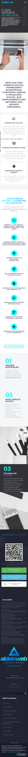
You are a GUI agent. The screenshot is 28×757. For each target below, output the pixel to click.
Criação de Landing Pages (10, 632)
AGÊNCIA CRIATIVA (14, 662)
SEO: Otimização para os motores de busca (13, 636)
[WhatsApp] (17, 742)
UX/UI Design (6, 642)
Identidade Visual (18, 642)
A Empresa (6, 703)
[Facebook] (10, 742)
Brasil (17, 687)
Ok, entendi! (21, 754)
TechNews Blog (7, 727)
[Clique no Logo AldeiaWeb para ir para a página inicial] (14, 654)
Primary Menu (25, 2)
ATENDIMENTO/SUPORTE (14, 535)
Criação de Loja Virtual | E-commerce (11, 608)
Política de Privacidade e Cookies (13, 752)
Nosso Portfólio (7, 707)
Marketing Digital (8, 616)
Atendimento (7, 731)
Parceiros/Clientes (8, 714)
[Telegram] (15, 742)
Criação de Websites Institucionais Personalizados (13, 613)
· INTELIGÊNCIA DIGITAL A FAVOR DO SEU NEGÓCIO (14, 200)
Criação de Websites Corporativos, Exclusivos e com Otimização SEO (14, 604)
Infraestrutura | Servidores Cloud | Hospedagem (11, 629)
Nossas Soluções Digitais (10, 711)
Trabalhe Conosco (8, 735)
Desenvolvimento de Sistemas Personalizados (12, 624)
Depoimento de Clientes (10, 718)
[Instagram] (12, 742)
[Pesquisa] (25, 693)
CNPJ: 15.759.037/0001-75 (14, 669)
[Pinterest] (14, 742)
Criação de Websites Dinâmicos (12, 639)
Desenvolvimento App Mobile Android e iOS (11, 620)
